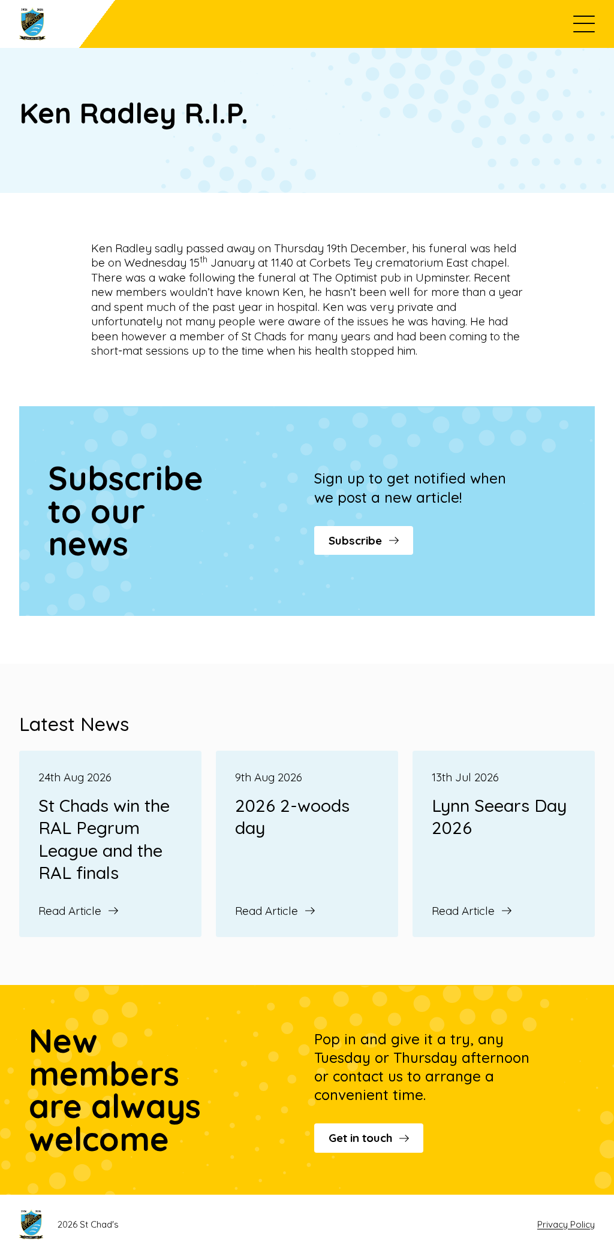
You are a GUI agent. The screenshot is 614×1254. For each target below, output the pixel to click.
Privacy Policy (566, 1224)
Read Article (69, 911)
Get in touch (360, 1138)
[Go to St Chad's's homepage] (67, 24)
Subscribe (355, 540)
